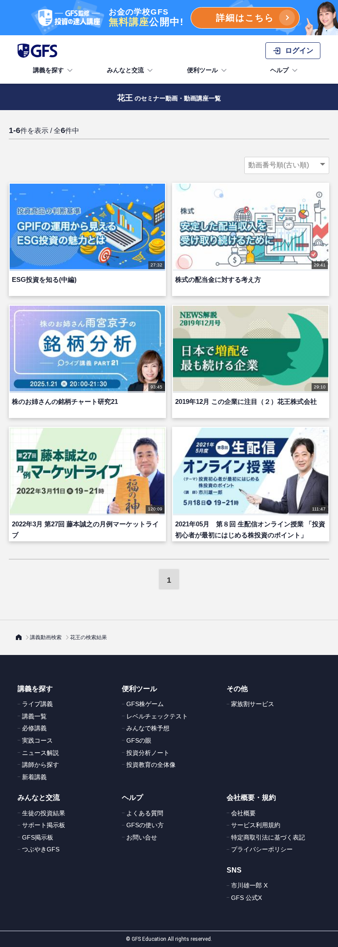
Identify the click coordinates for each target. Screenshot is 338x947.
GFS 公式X (246, 897)
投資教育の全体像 (151, 764)
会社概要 (243, 813)
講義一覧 (34, 716)
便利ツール (202, 70)
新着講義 (34, 777)
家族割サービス (252, 703)
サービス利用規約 (255, 825)
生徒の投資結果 (43, 813)
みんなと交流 (125, 70)
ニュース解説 (40, 752)
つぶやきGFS (40, 849)
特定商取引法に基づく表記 (268, 837)
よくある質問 (144, 813)
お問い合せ (141, 837)
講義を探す (48, 70)
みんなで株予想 (147, 728)
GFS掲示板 (37, 837)
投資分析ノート (147, 752)
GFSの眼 (138, 740)
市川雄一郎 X (249, 885)
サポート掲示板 (43, 825)
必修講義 (34, 728)
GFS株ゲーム (145, 703)
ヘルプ (279, 70)
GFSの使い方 (145, 825)
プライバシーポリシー (262, 849)
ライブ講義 (37, 703)
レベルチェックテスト (157, 716)
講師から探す (40, 764)
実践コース (37, 740)
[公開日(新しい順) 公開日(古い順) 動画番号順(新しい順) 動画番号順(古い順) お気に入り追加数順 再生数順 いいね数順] (286, 165)
